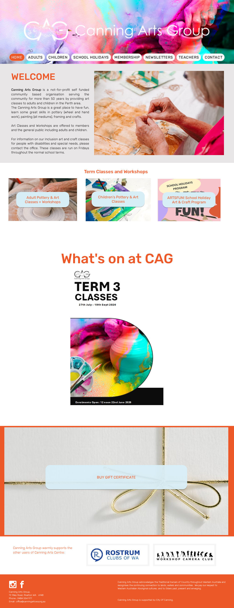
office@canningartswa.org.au (30, 601)
